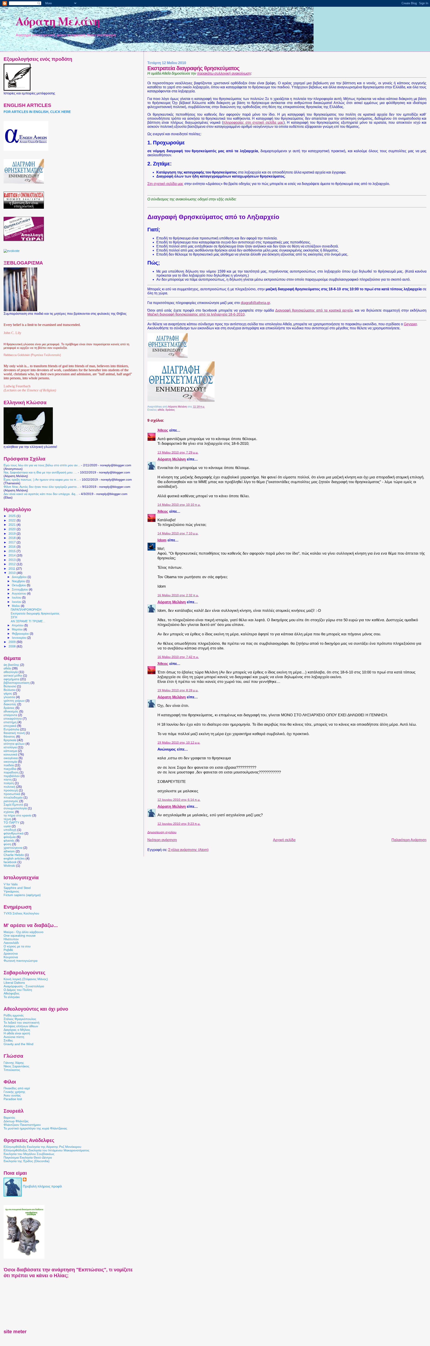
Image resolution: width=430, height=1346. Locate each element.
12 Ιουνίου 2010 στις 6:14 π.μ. (178, 799)
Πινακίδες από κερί (17, 1088)
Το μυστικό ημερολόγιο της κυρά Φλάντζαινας (35, 1128)
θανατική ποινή (14, 733)
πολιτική (9, 786)
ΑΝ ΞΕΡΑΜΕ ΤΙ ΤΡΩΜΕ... (28, 621)
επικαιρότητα (13, 718)
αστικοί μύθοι (13, 675)
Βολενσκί (10, 686)
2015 (13, 551)
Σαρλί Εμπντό (13, 804)
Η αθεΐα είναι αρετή (17, 1033)
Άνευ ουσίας (12, 1095)
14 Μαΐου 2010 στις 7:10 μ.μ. (177, 533)
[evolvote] (11, 251)
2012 (13, 564)
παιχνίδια (10, 769)
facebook (10, 862)
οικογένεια (11, 758)
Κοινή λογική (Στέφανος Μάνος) (26, 979)
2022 (13, 520)
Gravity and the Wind (18, 1044)
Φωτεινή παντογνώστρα (20, 960)
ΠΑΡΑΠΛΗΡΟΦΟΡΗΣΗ (26, 609)
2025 (13, 516)
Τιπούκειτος (12, 1070)
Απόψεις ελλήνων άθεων (21, 1026)
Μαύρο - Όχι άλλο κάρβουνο (23, 932)
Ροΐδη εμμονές (14, 1015)
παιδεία (9, 765)
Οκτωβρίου (19, 585)
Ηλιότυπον (11, 939)
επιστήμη (10, 722)
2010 (13, 573)
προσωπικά (12, 794)
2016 (13, 546)
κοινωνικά (10, 754)
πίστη (8, 779)
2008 (13, 646)
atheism (9, 851)
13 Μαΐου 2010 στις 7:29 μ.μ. (177, 452)
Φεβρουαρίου (21, 633)
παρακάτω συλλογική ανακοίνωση (224, 73)
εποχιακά (10, 725)
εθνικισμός (11, 711)
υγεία (7, 826)
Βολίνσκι (9, 690)
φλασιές (9, 840)
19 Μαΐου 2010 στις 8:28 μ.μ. (177, 690)
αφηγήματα (11, 679)
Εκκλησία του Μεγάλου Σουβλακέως (29, 1154)
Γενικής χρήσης (14, 1092)
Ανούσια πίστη (14, 1037)
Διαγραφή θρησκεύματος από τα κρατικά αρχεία (314, 310)
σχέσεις (9, 812)
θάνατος (9, 736)
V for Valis (11, 884)
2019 (13, 533)
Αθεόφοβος (11, 993)
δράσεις (170, 409)
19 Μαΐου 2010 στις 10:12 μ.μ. (178, 742)
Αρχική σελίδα (284, 840)
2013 (13, 560)
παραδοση (11, 772)
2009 (13, 642)
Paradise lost (13, 1099)
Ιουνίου (17, 602)
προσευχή (11, 790)
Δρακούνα (11, 953)
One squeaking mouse (20, 935)
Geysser (410, 324)
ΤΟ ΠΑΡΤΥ (11, 822)
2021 (13, 524)
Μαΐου (16, 606)
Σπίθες (8, 1040)
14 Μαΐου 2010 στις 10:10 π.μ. (179, 504)
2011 (12, 568)
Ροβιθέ (8, 950)
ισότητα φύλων (14, 743)
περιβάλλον (12, 776)
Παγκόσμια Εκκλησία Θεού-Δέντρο (28, 1157)
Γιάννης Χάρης (14, 1062)
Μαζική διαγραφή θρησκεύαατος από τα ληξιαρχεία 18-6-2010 (196, 314)
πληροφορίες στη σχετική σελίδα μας (253, 122)
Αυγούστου (19, 593)
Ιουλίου (17, 597)
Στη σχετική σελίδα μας (165, 184)
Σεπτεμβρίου (20, 589)
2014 (13, 555)
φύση (7, 844)
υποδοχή (10, 829)
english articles (14, 858)
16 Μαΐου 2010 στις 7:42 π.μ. (178, 657)
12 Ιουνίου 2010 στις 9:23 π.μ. (178, 823)
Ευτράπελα (11, 729)
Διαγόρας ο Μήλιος (17, 1029)
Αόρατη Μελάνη (58, 20)
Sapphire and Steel (17, 888)
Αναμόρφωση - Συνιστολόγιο (24, 986)
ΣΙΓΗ (14, 617)
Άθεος (162, 430)
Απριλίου (18, 625)
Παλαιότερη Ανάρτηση (408, 840)
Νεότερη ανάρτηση (162, 840)
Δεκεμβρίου (20, 577)
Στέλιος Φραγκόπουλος (20, 1019)
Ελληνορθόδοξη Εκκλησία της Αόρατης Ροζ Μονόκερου (42, 1146)
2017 (13, 542)
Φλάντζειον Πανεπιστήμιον (22, 1125)
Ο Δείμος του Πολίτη (18, 990)
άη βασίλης (11, 664)
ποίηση (9, 783)
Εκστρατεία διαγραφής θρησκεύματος (35, 613)
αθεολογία (11, 672)
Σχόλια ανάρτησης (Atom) (188, 850)
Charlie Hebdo (14, 855)
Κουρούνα (11, 957)
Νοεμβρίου (19, 581)
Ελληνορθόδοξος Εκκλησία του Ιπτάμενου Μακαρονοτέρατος (46, 1150)
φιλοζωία (10, 837)
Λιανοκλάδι (11, 942)
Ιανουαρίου (19, 637)
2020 (13, 529)
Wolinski (9, 865)
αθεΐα (161, 409)
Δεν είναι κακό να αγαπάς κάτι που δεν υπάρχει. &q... (41, 494)
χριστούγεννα (13, 847)
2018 (13, 538)
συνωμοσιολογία (15, 808)
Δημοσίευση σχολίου (161, 832)
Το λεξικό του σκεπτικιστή (21, 1022)
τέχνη (7, 819)
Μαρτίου (18, 629)
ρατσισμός (11, 801)
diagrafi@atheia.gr (255, 303)
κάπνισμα (10, 751)
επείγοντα (10, 715)
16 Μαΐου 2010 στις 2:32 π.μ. (178, 595)
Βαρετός (9, 1117)
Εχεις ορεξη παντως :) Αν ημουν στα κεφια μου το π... (41, 479)
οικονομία (10, 761)
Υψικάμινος (11, 891)
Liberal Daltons (14, 982)
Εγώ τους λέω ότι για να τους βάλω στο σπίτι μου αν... (42, 465)
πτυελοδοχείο (13, 797)
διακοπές (10, 704)
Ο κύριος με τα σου (17, 946)
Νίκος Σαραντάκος (16, 1066)
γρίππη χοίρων (14, 700)
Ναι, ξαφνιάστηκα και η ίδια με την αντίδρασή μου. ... (40, 472)
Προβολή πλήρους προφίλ (42, 1186)
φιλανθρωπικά (14, 833)
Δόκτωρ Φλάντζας (16, 1121)
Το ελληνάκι (12, 997)
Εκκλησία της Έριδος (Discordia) (26, 1161)
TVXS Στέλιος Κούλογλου (21, 913)
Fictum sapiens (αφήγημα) (22, 895)
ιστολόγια (10, 747)
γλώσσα (9, 697)
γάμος (8, 693)
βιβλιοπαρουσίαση (17, 682)
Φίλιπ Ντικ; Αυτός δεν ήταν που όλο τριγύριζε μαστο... (41, 486)
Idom (161, 540)
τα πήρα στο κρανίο (17, 815)
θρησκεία (10, 740)
